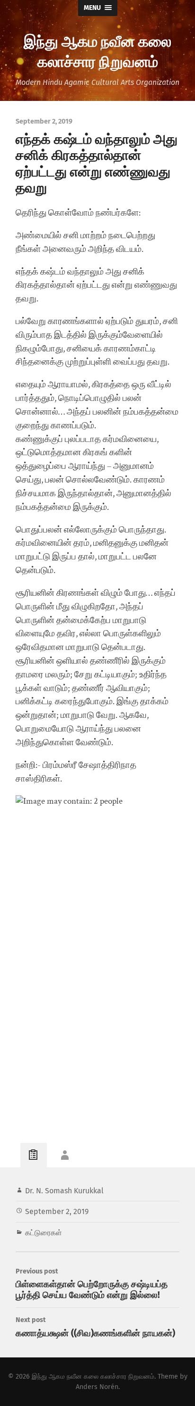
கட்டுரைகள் (43, 1232)
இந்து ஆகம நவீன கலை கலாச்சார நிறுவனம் (97, 50)
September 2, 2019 (57, 1211)
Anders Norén (97, 1387)
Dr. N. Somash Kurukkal (64, 1190)
